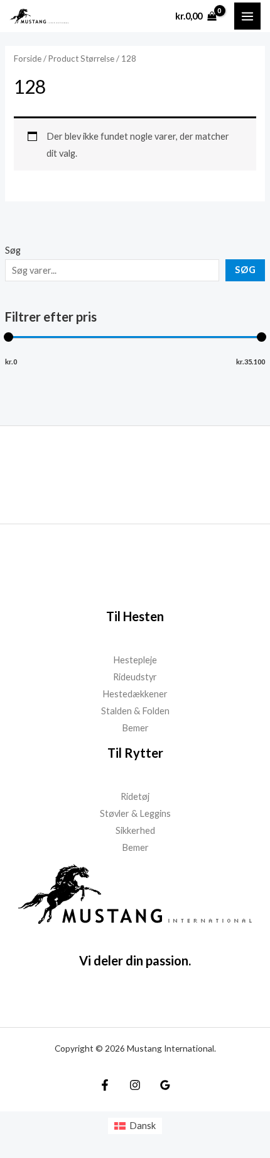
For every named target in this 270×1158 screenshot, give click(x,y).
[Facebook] (105, 1085)
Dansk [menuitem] (142, 1125)
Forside (27, 58)
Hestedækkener (135, 694)
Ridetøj (135, 796)
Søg (13, 250)
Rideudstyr (135, 677)
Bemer (135, 727)
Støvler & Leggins (135, 813)
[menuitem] (135, 1126)
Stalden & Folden (135, 710)
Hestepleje (135, 660)
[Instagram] (135, 1085)
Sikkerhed (135, 830)
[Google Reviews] (165, 1085)
